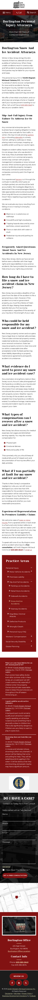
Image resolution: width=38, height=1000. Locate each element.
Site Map (17, 993)
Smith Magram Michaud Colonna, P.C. (21, 989)
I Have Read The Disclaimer (17, 870)
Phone (5, 823)
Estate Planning (12, 646)
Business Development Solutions (14, 996)
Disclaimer (6, 867)
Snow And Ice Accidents (17, 602)
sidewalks (19, 137)
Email (5, 833)
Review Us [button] (19, 976)
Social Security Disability (16, 642)
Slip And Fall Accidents (19, 582)
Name (5, 814)
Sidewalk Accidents (19, 596)
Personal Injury (12, 568)
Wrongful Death (16, 627)
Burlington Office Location (19, 951)
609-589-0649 (26, 105)
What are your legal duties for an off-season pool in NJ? (18, 664)
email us (28, 550)
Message (6, 842)
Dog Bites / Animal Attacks (17, 615)
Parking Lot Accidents (20, 586)
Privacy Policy (27, 993)
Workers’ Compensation (16, 637)
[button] (6, 12)
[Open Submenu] (31, 568)
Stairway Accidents (19, 609)
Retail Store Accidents (20, 591)
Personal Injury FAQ (18, 632)
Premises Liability (17, 577)
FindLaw (32, 996)
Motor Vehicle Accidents (20, 572)
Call (20, 12)
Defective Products (18, 622)
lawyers (19, 179)
